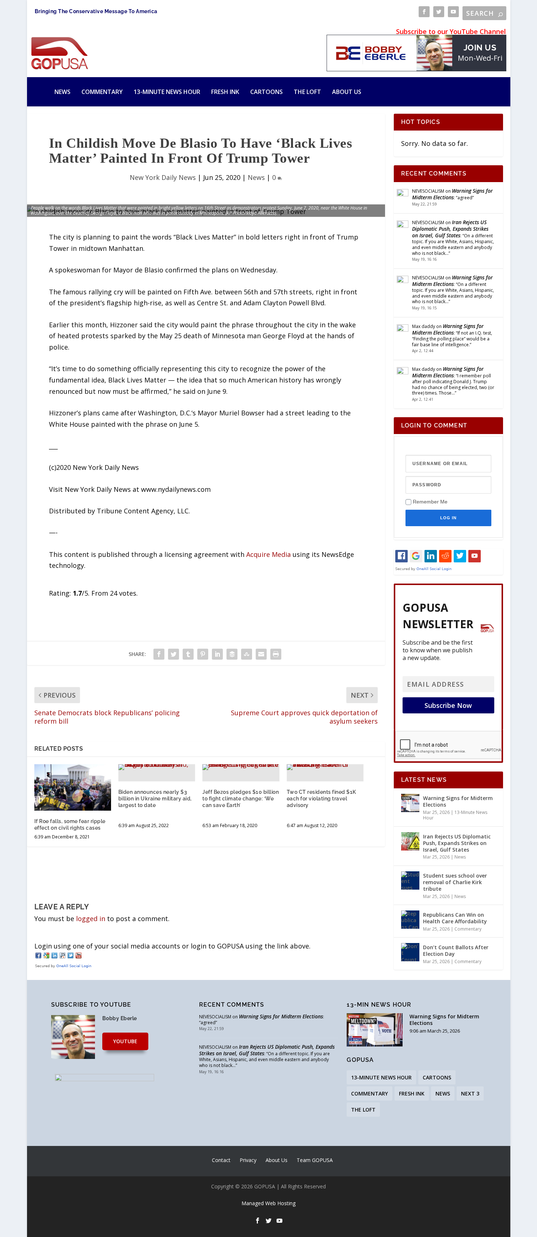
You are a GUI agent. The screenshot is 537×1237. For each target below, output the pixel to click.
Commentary (102, 92)
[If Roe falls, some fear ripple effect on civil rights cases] (72, 787)
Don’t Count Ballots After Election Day (455, 950)
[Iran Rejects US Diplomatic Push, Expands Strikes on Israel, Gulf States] (410, 841)
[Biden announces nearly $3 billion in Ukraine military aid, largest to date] (156, 767)
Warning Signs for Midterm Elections (452, 194)
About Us (346, 92)
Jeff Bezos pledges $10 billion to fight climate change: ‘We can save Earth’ (240, 798)
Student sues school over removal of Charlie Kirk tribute (455, 882)
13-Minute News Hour (167, 92)
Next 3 (470, 1093)
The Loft (307, 92)
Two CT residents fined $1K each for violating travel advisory (321, 798)
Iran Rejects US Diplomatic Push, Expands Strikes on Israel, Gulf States (450, 229)
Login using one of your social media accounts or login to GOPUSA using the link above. (172, 946)
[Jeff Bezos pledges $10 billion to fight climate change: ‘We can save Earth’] (240, 767)
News (62, 92)
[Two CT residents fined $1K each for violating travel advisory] (325, 767)
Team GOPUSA (315, 1160)
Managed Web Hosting (268, 1203)
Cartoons (266, 92)
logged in (90, 918)
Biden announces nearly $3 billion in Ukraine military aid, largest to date (155, 798)
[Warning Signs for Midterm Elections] (410, 803)
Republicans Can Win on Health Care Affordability (455, 918)
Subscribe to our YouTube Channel (451, 31)
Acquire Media (268, 554)
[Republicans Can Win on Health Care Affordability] (410, 919)
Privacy (248, 1160)
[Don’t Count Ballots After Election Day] (410, 952)
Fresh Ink (225, 92)
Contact (221, 1160)
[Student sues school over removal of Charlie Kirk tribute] (410, 880)
